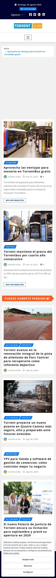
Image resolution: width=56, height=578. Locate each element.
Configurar (28, 572)
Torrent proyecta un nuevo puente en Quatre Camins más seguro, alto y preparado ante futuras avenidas (28, 428)
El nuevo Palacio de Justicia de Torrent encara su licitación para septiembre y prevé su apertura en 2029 (27, 529)
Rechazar (28, 566)
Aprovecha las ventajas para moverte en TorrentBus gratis (27, 169)
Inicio (6, 48)
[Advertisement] (28, 86)
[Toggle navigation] (28, 37)
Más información (15, 200)
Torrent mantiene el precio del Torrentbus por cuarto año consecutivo (28, 255)
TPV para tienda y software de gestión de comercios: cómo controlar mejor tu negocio (27, 462)
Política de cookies (11, 553)
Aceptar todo (28, 559)
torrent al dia (14, 176)
